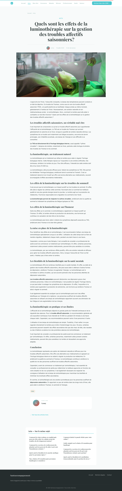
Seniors (82, 3)
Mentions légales (100, 475)
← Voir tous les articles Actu (39, 415)
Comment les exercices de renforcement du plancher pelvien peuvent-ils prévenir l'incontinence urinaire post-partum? (77, 451)
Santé (76, 3)
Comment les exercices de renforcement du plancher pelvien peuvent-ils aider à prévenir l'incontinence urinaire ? (43, 447)
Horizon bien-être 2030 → (102, 3)
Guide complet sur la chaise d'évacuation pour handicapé (78, 444)
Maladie (51, 3)
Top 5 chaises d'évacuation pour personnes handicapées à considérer (42, 460)
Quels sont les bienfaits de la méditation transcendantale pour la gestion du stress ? (77, 458)
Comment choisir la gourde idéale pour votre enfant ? (78, 438)
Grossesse (43, 3)
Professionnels (67, 3)
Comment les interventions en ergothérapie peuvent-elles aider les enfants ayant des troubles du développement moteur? (43, 439)
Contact (109, 475)
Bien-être (35, 3)
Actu (29, 3)
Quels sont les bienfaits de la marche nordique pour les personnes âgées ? (43, 454)
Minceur (58, 3)
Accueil (23, 3)
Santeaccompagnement (20, 475)
